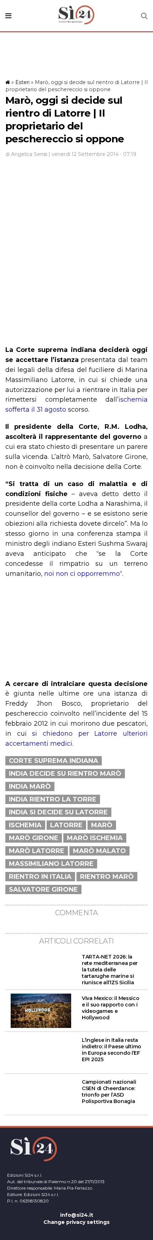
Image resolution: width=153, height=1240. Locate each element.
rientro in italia (40, 877)
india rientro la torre (52, 799)
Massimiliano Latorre (51, 864)
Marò (101, 825)
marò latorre (36, 851)
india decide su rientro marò (65, 774)
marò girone (33, 838)
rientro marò (107, 877)
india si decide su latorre (58, 812)
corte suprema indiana (53, 761)
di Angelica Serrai (26, 154)
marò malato (99, 851)
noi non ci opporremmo (82, 574)
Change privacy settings (76, 1222)
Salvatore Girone (43, 889)
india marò (30, 786)
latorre (66, 825)
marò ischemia (95, 838)
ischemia (25, 825)
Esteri (22, 82)
